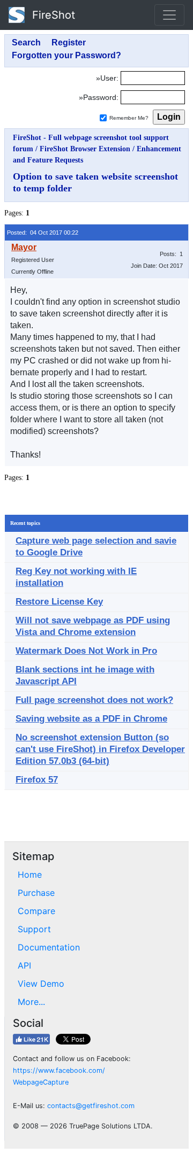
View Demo (41, 983)
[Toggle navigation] (169, 15)
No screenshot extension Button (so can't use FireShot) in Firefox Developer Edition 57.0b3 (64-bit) (100, 749)
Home (30, 874)
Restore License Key (59, 602)
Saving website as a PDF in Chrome (91, 719)
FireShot (52, 15)
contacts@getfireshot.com (91, 1106)
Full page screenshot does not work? (94, 700)
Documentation (49, 947)
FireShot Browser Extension (85, 149)
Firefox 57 (37, 780)
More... (31, 1001)
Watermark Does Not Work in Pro (86, 651)
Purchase (36, 892)
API (24, 965)
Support (34, 929)
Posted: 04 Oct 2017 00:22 (42, 232)
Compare (36, 911)
